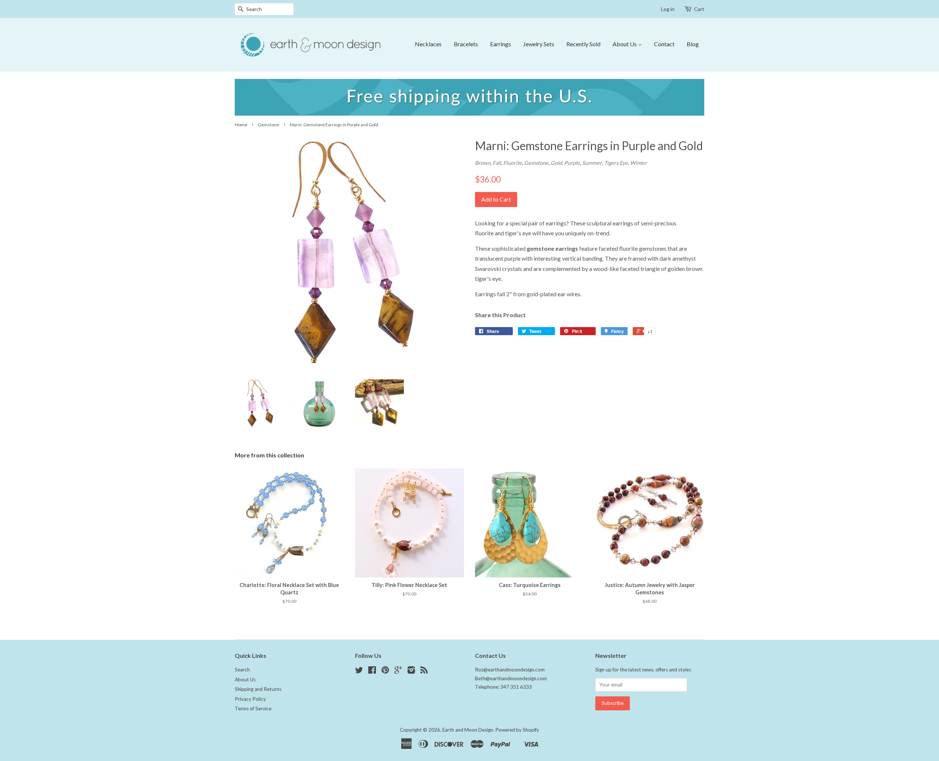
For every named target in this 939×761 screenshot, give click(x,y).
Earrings (500, 43)
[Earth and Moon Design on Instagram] (411, 671)
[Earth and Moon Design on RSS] (424, 671)
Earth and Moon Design (467, 730)
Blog (693, 43)
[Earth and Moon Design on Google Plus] (398, 671)
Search (242, 670)
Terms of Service (253, 708)
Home (241, 124)
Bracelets (466, 43)
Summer (592, 163)
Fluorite (512, 163)
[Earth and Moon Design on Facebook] (372, 671)
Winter (638, 163)
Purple (572, 163)
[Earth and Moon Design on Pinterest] (385, 671)
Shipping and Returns (258, 689)
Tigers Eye (616, 163)
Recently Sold (583, 43)
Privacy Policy (250, 699)
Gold (556, 163)
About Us (625, 43)
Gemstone (268, 124)
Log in (668, 9)
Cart (699, 9)
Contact (664, 43)
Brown (482, 163)
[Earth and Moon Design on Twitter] (359, 671)
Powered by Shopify (517, 730)
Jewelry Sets (538, 43)
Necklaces (428, 43)
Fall (497, 163)
